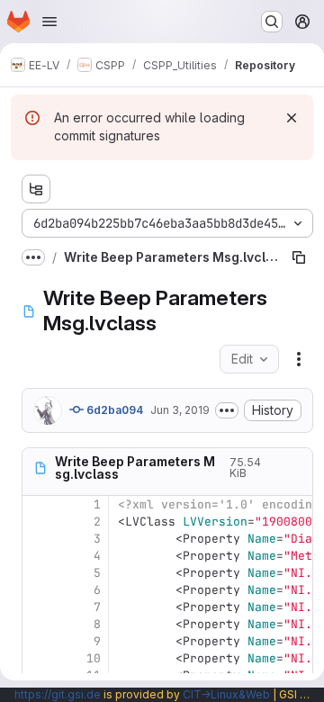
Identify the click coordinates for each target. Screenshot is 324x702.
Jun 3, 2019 (180, 410)
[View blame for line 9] (38, 641)
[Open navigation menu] (49, 21)
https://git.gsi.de (57, 694)
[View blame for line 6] (38, 589)
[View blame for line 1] (38, 504)
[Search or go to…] (272, 21)
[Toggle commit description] (226, 410)
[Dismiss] (291, 118)
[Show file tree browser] (36, 189)
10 (93, 658)
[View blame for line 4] (38, 555)
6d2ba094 (113, 410)
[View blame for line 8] (38, 624)
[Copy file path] (298, 257)
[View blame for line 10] (38, 658)
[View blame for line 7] (38, 607)
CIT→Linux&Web (226, 694)
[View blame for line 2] (38, 521)
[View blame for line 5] (38, 572)
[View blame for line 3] (38, 538)
